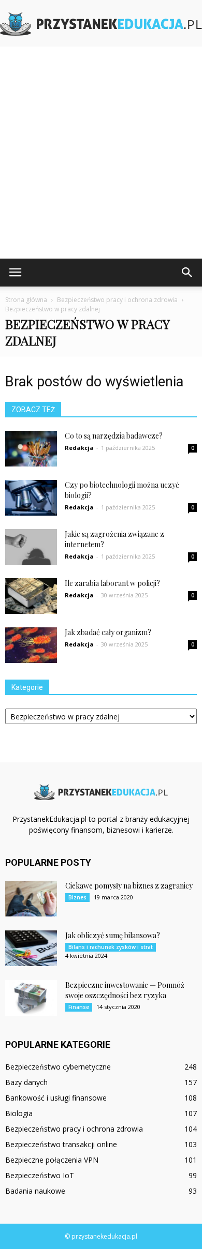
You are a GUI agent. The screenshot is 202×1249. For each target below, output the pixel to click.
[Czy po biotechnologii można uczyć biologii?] (31, 498)
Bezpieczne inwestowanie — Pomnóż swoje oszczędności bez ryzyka (124, 990)
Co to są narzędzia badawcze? (114, 436)
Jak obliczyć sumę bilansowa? (112, 935)
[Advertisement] (101, 152)
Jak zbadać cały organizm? (108, 632)
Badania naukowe (35, 1191)
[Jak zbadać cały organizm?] (31, 645)
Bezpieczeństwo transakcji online (61, 1144)
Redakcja (79, 448)
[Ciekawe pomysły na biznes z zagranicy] (31, 898)
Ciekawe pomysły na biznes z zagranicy (129, 886)
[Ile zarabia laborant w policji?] (31, 596)
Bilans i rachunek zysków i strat (110, 947)
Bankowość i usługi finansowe (56, 1098)
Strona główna (26, 299)
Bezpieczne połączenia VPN (51, 1160)
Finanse (78, 1007)
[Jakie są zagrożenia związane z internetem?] (31, 547)
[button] (187, 273)
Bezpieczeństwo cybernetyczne (58, 1067)
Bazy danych (26, 1082)
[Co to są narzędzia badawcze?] (31, 449)
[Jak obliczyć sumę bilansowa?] (31, 948)
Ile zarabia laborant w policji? (112, 583)
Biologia (19, 1113)
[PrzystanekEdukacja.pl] (101, 24)
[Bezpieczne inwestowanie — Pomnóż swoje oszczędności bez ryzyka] (31, 998)
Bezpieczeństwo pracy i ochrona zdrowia (74, 1129)
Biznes (77, 897)
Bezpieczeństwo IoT (39, 1175)
